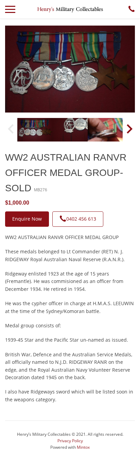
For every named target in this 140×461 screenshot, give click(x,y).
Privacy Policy (70, 441)
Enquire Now (27, 218)
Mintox (83, 447)
